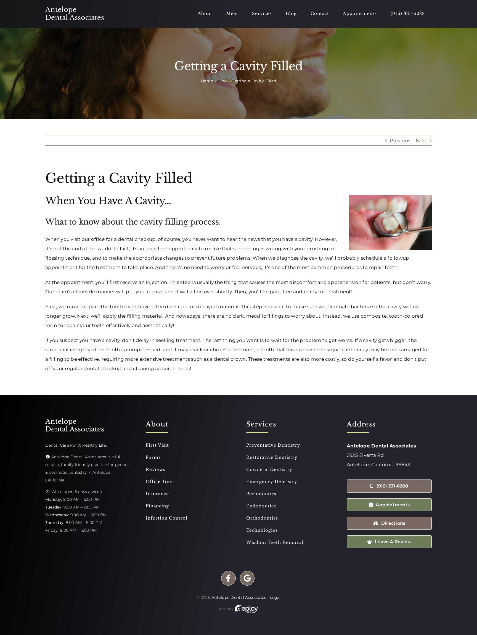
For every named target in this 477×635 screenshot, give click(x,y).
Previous (400, 140)
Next (421, 140)
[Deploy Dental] (246, 609)
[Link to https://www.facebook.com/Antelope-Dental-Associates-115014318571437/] (228, 578)
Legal (275, 597)
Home (207, 80)
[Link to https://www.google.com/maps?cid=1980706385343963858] (247, 578)
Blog (222, 80)
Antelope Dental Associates (238, 597)
